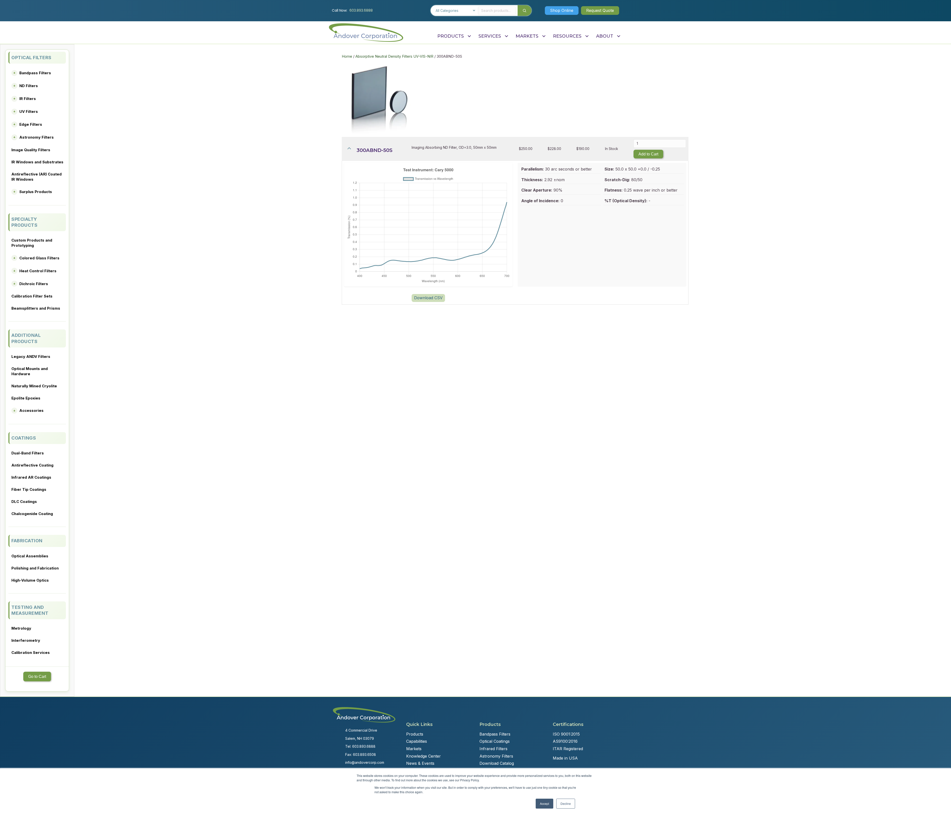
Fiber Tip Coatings (28, 489)
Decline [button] (565, 803)
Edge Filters (30, 124)
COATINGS (23, 438)
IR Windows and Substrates (37, 162)
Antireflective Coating (32, 465)
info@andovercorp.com (364, 762)
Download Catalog (496, 763)
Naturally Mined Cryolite (34, 386)
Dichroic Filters (33, 283)
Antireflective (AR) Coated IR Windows (36, 177)
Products (414, 734)
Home (347, 56)
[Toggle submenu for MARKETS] (543, 36)
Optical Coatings (494, 741)
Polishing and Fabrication (35, 568)
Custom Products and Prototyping (31, 243)
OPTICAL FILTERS (31, 57)
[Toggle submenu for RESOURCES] (586, 36)
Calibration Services (30, 652)
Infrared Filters (493, 748)
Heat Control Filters (37, 271)
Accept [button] (544, 803)
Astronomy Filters (36, 137)
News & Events (420, 763)
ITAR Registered (568, 748)
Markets (414, 748)
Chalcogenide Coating (32, 513)
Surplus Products (35, 191)
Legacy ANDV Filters (30, 356)
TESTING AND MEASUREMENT (30, 610)
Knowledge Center (423, 756)
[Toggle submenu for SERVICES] (506, 36)
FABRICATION (27, 540)
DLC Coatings (24, 501)
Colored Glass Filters (39, 258)
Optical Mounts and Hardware (29, 371)
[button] (562, 10)
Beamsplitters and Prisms (35, 308)
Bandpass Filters (35, 73)
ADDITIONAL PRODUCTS (26, 338)
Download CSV (428, 297)
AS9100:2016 (565, 741)
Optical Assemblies (29, 556)
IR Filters (27, 98)
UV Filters (28, 111)
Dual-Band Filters (27, 453)
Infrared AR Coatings (31, 477)
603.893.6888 (361, 10)
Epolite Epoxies (25, 398)
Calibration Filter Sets (32, 296)
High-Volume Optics (30, 580)
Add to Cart (648, 154)
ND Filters (28, 85)
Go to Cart (37, 676)
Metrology (21, 628)
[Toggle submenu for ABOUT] (618, 36)
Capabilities (416, 741)
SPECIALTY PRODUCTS (24, 222)
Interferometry (25, 640)
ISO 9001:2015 (566, 734)
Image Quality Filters (30, 150)
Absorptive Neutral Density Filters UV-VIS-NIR (394, 56)
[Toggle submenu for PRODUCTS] (469, 36)
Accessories (31, 410)
